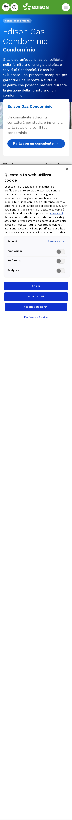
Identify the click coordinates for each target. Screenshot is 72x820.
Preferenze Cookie (36, 317)
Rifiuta (36, 286)
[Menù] (66, 7)
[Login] (14, 7)
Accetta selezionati (36, 306)
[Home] (6, 7)
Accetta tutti (36, 296)
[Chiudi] (67, 168)
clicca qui (56, 213)
